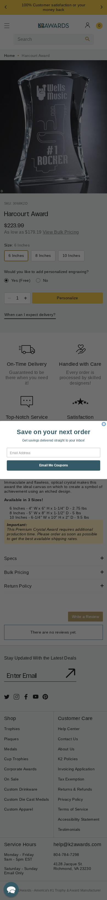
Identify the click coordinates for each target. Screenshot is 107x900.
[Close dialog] (104, 424)
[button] (11, 889)
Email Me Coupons (53, 465)
